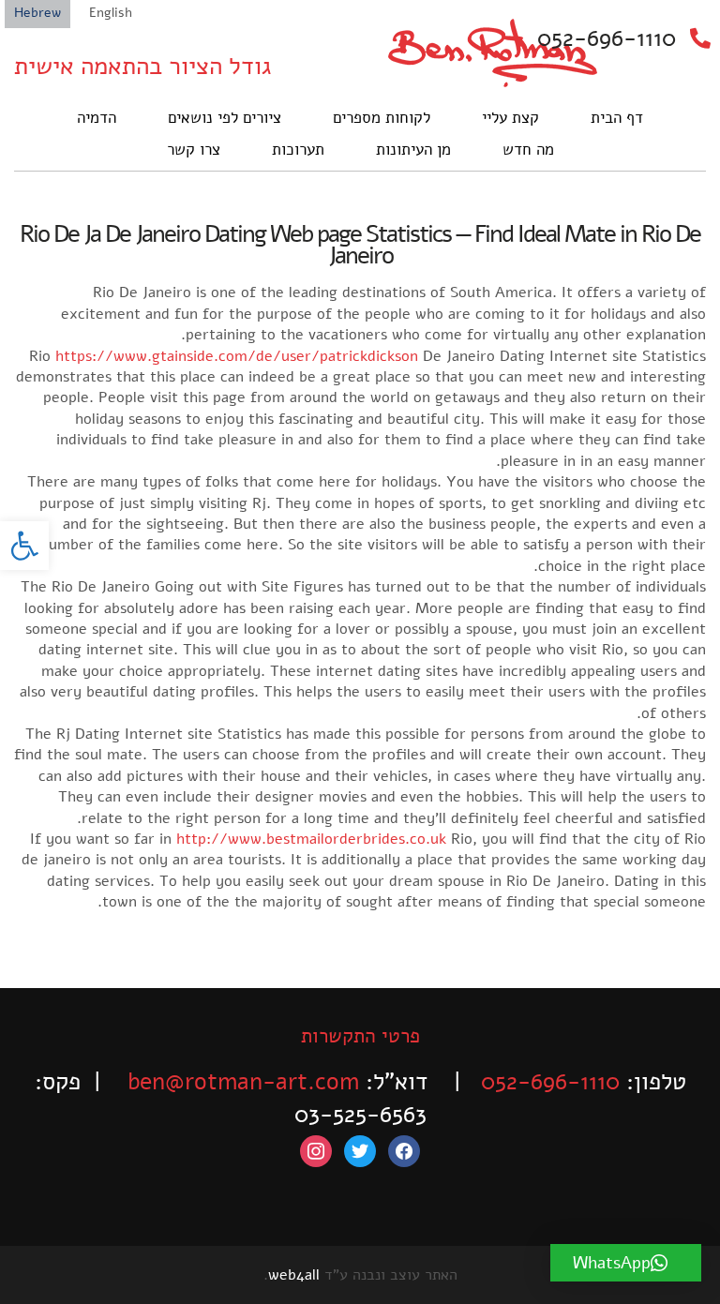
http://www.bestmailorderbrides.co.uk (311, 839)
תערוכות (298, 149)
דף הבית (617, 117)
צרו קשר (193, 149)
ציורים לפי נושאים (224, 117)
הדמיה (96, 117)
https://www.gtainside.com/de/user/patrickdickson (236, 356)
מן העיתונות (413, 149)
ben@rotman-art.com (243, 1082)
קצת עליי (510, 117)
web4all (294, 1275)
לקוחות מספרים (381, 117)
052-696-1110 (606, 38)
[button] (24, 545)
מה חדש (528, 149)
